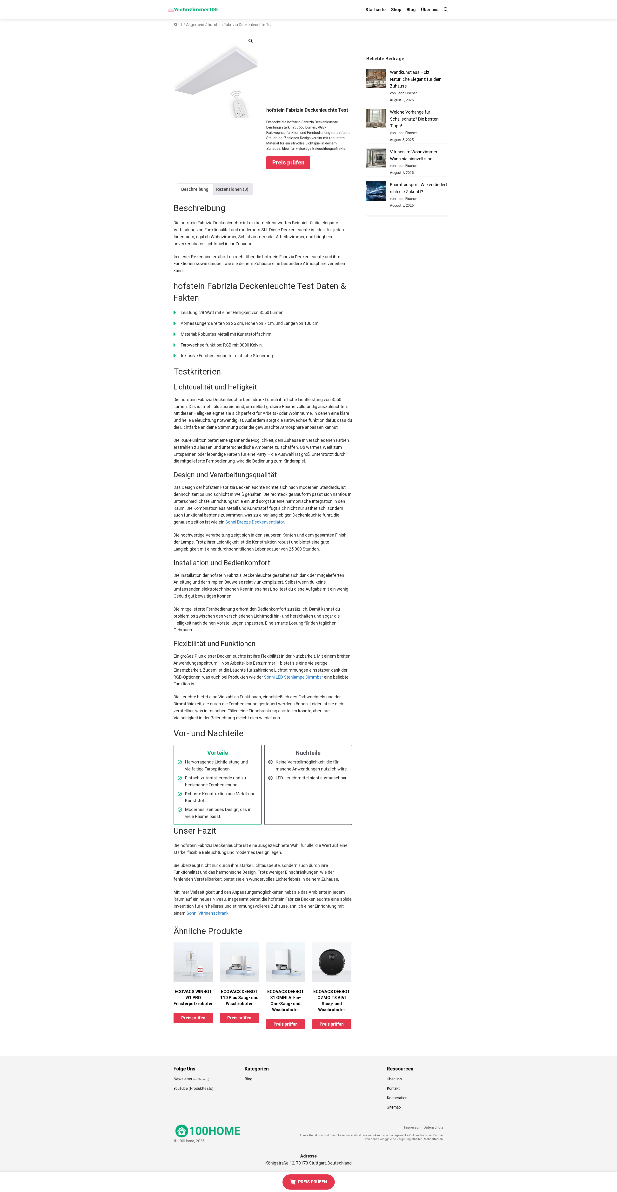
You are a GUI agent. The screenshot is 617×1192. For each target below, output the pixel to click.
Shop (396, 9)
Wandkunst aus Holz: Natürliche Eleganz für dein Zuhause (416, 79)
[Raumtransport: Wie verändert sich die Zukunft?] (376, 192)
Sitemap (394, 1107)
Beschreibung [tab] (194, 189)
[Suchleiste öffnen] (446, 9)
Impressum (413, 1127)
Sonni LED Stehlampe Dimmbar (293, 677)
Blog (411, 9)
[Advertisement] (309, 71)
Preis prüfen (288, 162)
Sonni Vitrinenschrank (207, 913)
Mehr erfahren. (433, 1139)
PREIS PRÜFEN (312, 1181)
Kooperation (397, 1098)
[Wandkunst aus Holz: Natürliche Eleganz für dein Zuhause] (376, 79)
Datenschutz (433, 1127)
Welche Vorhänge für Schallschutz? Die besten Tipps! (414, 119)
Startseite (375, 9)
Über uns (429, 9)
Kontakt (393, 1088)
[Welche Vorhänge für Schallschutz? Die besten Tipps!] (376, 119)
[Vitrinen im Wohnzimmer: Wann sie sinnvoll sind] (376, 159)
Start (178, 24)
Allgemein (195, 24)
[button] (250, 41)
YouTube (181, 1088)
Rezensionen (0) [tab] (232, 189)
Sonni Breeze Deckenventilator (254, 521)
